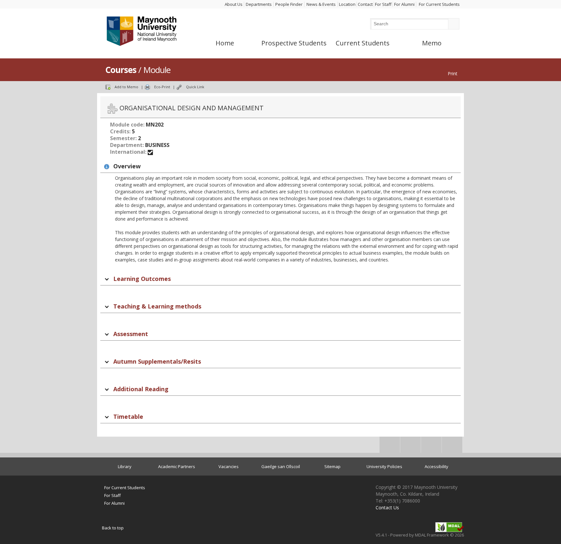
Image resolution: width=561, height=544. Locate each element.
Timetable (128, 416)
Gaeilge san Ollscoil (280, 466)
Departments (259, 4)
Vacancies (228, 466)
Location (347, 4)
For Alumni (404, 4)
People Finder (289, 4)
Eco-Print (162, 86)
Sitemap (332, 466)
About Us (234, 4)
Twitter (410, 447)
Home (225, 43)
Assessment (130, 334)
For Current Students (439, 4)
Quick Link (195, 86)
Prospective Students (294, 43)
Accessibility (436, 466)
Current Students (363, 43)
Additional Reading (140, 389)
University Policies (384, 466)
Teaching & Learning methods (157, 306)
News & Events (321, 4)
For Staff (383, 4)
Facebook (390, 447)
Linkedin (431, 447)
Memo (432, 43)
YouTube (452, 447)
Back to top (113, 528)
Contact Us (387, 507)
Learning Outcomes (142, 279)
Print (452, 73)
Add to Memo (126, 86)
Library (124, 466)
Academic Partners (176, 466)
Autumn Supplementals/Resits (157, 361)
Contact (365, 4)
